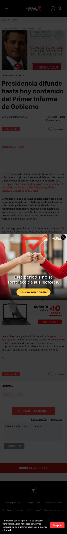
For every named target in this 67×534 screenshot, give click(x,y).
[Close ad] (63, 237)
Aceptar (57, 525)
